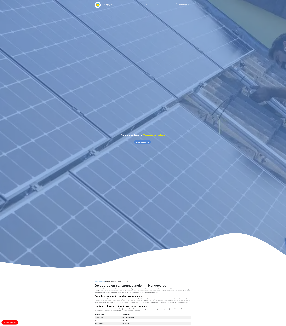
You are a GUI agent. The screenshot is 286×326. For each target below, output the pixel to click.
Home (147, 4)
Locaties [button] (166, 4)
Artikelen (156, 4)
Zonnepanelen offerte (183, 4)
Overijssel (102, 281)
